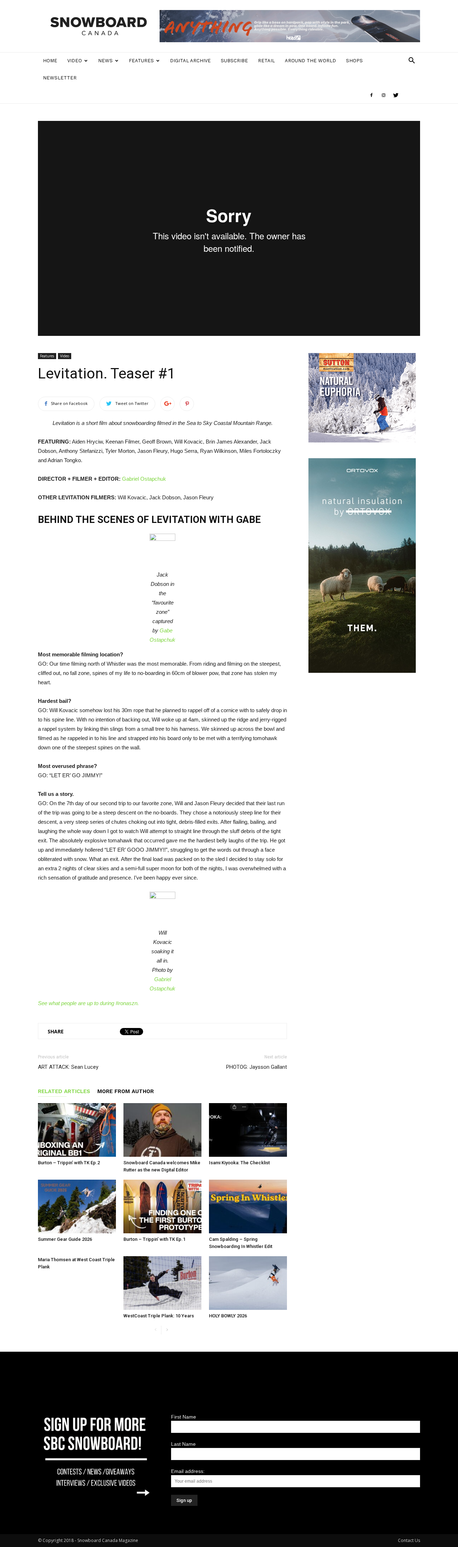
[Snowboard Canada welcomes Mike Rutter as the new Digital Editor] (162, 1130)
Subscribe (234, 60)
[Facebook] (371, 95)
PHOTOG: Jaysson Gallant (256, 1067)
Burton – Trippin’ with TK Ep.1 (154, 1239)
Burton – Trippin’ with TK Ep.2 (69, 1162)
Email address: (188, 1471)
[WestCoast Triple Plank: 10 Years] (162, 1283)
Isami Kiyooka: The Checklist (239, 1162)
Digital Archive (190, 60)
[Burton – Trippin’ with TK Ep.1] (162, 1206)
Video (74, 60)
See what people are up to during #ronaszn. (88, 1003)
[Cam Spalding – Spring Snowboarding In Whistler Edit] (248, 1206)
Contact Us (409, 1540)
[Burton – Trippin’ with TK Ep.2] (77, 1130)
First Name (183, 1417)
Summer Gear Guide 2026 (65, 1239)
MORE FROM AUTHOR (125, 1091)
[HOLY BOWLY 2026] (248, 1283)
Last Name (183, 1444)
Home (50, 60)
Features (141, 60)
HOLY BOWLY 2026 (228, 1315)
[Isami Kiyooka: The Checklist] (248, 1130)
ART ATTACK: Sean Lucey (68, 1067)
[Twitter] (395, 95)
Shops (354, 60)
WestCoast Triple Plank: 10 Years (158, 1315)
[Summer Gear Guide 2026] (77, 1206)
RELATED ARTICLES (64, 1091)
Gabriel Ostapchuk (144, 479)
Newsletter (60, 77)
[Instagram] (383, 95)
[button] (411, 61)
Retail (266, 60)
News (105, 60)
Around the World (310, 60)
